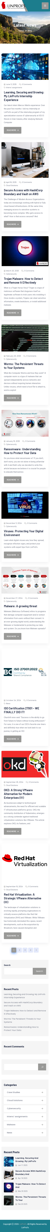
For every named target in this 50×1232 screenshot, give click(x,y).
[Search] (42, 1067)
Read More (11, 130)
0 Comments (27, 84)
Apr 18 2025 (22, 1178)
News (8, 704)
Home (21, 30)
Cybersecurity (11, 274)
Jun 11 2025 (22, 1165)
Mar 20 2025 (23, 1191)
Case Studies (13, 1092)
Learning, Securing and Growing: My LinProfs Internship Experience (24, 96)
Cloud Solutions (12, 185)
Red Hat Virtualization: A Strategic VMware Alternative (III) (22, 898)
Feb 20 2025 (22, 1204)
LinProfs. (23, 1224)
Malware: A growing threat (20, 606)
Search (7, 965)
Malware (11, 1124)
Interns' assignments (14, 88)
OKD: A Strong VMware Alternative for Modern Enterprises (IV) (18, 793)
